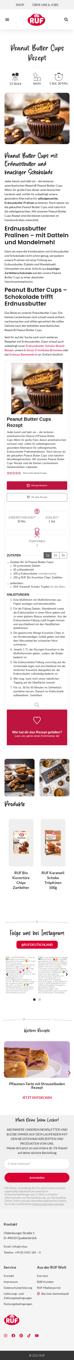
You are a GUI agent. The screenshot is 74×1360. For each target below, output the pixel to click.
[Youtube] (37, 1335)
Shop (20, 5)
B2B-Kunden (45, 1281)
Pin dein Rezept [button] (39, 497)
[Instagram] (5, 1335)
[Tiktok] (29, 1335)
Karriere (42, 1275)
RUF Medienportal (49, 1287)
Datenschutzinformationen (48, 1204)
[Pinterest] (21, 1335)
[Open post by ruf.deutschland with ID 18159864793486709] (53, 975)
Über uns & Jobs (45, 5)
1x (47, 555)
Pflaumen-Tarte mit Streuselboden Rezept (37, 1085)
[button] (7, 19)
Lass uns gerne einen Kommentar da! (37, 736)
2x (55, 555)
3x (63, 555)
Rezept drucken (39, 485)
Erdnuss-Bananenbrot (23, 354)
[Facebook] (13, 1335)
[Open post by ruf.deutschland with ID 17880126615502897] (21, 975)
